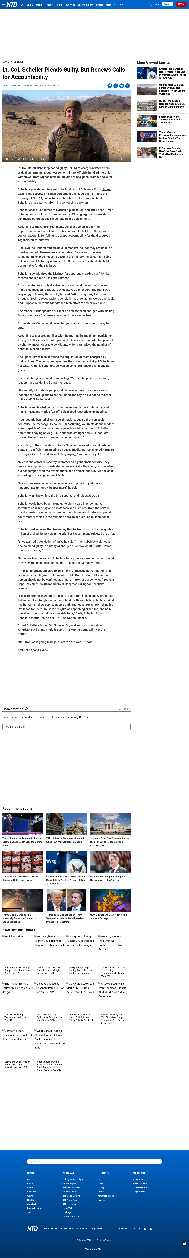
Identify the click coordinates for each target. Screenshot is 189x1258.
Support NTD (139, 1192)
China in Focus (69, 1192)
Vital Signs (67, 1212)
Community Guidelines (78, 717)
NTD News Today (70, 1200)
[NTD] (32, 1228)
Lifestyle (103, 1173)
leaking (88, 273)
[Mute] (24, 159)
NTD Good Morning (71, 1196)
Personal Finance (105, 1196)
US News (19, 62)
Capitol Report (69, 1183)
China (30, 1183)
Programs (68, 1173)
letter (33, 584)
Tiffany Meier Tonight (72, 1179)
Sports (30, 1212)
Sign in (167, 4)
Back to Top (185, 1243)
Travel (100, 1183)
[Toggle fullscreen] (120, 159)
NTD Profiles (138, 1179)
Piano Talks (67, 1208)
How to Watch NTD (141, 1183)
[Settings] (125, 159)
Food (99, 1179)
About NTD (139, 1173)
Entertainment (34, 1208)
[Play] (7, 159)
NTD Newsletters (141, 1187)
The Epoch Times (36, 650)
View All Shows (69, 1216)
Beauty (100, 1187)
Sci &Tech (31, 1204)
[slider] (66, 155)
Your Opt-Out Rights (94, 1249)
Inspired (101, 1200)
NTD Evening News (71, 1187)
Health (30, 1200)
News (5, 62)
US (28, 1179)
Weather (31, 1196)
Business (31, 1192)
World (30, 1187)
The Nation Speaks (73, 618)
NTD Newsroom (13, 86)
